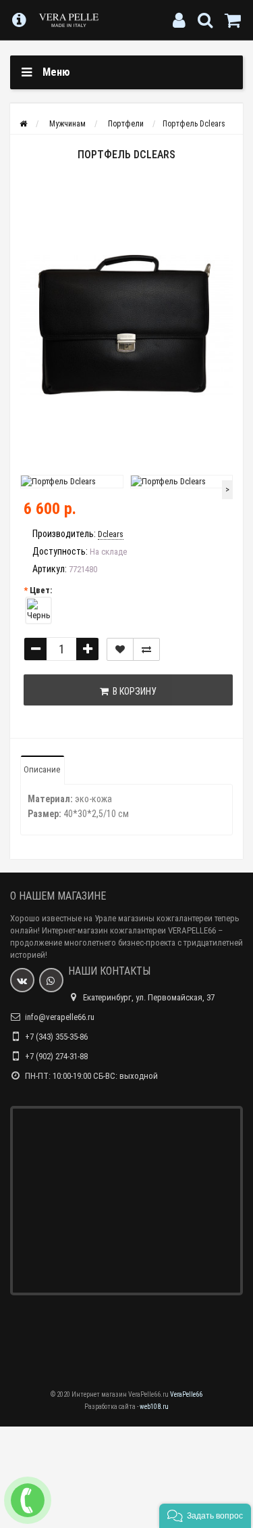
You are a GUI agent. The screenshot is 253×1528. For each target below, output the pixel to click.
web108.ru (154, 1406)
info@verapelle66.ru (59, 1017)
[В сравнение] (146, 649)
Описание (42, 769)
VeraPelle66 (186, 1394)
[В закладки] (120, 649)
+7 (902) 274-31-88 (56, 1056)
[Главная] (23, 124)
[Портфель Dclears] (126, 325)
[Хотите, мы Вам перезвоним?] (27, 1500)
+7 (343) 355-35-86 (56, 1037)
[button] (205, 1516)
